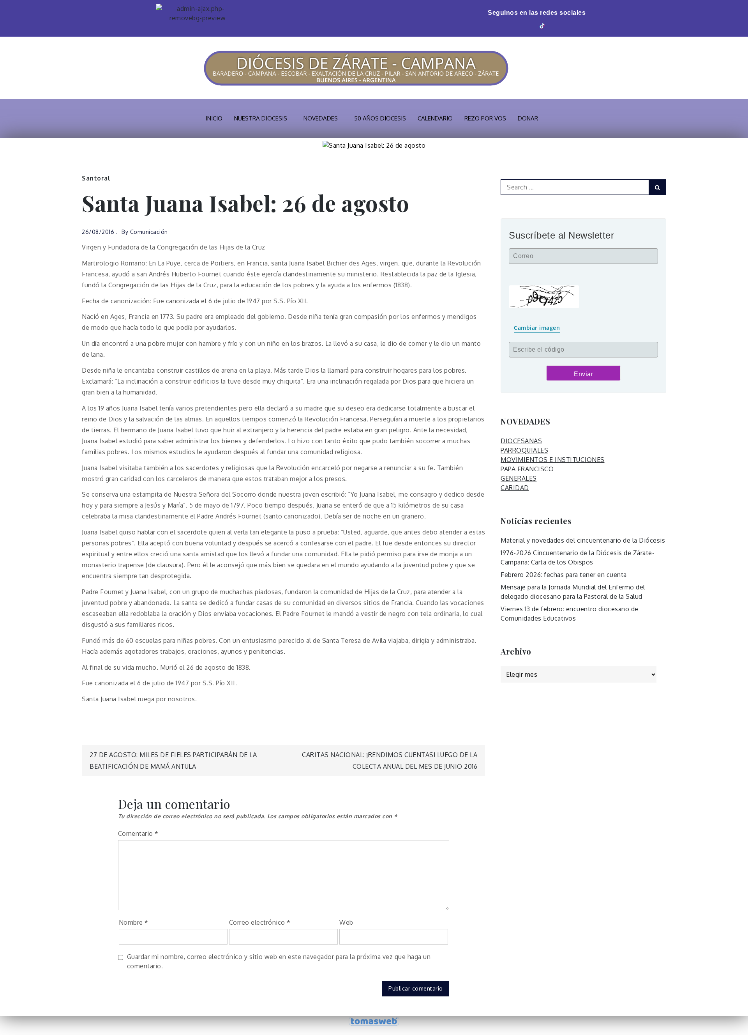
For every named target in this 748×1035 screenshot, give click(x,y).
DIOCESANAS (521, 441)
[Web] (554, 25)
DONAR (528, 118)
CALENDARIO (435, 118)
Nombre (133, 922)
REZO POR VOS (485, 118)
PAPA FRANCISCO (527, 469)
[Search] (657, 187)
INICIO (214, 118)
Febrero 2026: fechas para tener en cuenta (564, 575)
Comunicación (149, 231)
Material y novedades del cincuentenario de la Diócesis (583, 540)
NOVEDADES (320, 118)
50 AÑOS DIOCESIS (380, 118)
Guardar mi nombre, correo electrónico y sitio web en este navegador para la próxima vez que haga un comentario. (279, 961)
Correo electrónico (260, 922)
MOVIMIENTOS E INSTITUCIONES (553, 460)
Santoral (96, 178)
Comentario (138, 833)
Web (346, 922)
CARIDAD (515, 488)
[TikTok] (543, 25)
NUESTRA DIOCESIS (260, 118)
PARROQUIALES (524, 450)
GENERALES (519, 478)
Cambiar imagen (537, 327)
